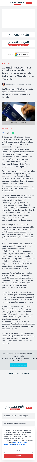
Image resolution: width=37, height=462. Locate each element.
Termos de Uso (19, 444)
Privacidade (8, 444)
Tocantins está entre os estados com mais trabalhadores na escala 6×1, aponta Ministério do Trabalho (18, 73)
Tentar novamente (18, 365)
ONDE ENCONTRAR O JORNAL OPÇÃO (16, 416)
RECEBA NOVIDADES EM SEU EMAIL (15, 423)
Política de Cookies (20, 442)
